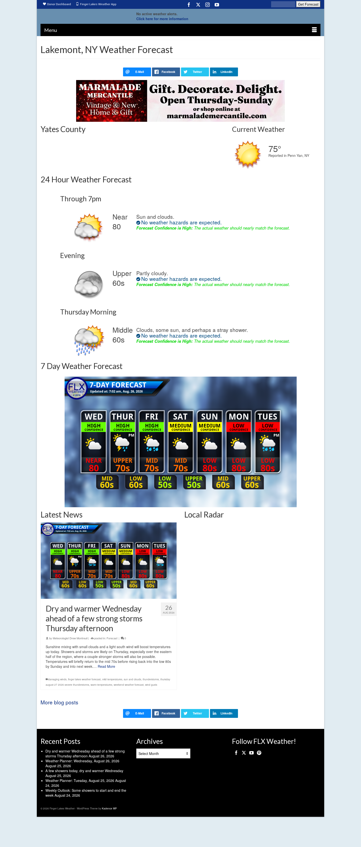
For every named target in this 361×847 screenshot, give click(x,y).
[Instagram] (207, 4)
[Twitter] (198, 4)
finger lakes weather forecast (84, 679)
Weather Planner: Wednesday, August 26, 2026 (82, 760)
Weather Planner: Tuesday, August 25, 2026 (79, 780)
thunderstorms (151, 679)
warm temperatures (101, 684)
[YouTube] (217, 4)
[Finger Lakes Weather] (85, 15)
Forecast (112, 638)
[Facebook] (189, 4)
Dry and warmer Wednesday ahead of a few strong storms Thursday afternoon (85, 753)
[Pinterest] (259, 752)
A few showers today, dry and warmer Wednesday (84, 770)
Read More (106, 666)
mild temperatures (112, 679)
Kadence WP (109, 808)
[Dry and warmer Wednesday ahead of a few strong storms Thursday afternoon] (109, 560)
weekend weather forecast (129, 684)
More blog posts (59, 702)
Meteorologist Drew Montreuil (70, 638)
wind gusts (151, 684)
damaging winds (57, 679)
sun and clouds (132, 679)
